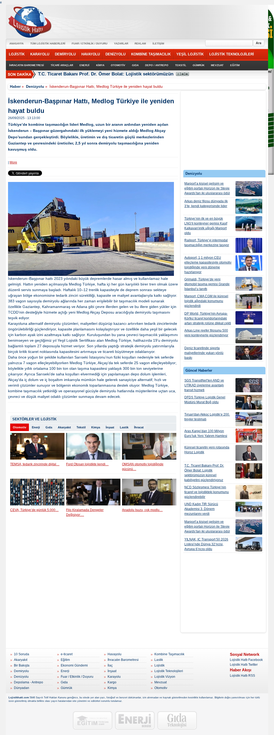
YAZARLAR (121, 43)
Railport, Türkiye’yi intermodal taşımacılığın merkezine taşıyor (206, 242)
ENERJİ (84, 65)
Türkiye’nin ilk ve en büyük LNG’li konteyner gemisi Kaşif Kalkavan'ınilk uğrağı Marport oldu (205, 226)
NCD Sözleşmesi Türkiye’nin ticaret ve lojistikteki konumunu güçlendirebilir (206, 492)
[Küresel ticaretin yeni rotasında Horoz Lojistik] (248, 453)
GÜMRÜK (198, 65)
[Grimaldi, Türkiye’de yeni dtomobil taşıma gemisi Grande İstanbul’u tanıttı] (248, 284)
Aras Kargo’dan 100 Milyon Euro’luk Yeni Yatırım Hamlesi (205, 433)
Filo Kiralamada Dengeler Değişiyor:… (85, 512)
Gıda (48, 427)
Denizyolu (35, 86)
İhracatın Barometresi (123, 660)
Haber (15, 86)
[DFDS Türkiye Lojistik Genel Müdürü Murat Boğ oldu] (248, 402)
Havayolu (114, 654)
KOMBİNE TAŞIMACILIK (151, 54)
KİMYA (100, 65)
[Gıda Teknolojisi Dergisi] (177, 720)
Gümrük (66, 688)
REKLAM (140, 43)
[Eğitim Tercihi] (92, 720)
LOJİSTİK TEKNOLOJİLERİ (231, 54)
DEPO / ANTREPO (156, 65)
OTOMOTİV (118, 65)
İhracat (139, 427)
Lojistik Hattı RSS (242, 675)
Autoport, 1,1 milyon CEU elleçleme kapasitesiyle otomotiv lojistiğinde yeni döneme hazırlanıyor (207, 265)
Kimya (95, 427)
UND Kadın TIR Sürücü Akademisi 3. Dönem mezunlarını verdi (201, 509)
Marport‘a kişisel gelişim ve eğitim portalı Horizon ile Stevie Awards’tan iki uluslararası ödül (207, 188)
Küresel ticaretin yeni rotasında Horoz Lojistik (206, 449)
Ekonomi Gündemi (74, 665)
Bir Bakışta (21, 665)
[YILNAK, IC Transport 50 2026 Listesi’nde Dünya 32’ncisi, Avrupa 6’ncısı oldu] (248, 544)
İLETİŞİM (158, 43)
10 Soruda (21, 654)
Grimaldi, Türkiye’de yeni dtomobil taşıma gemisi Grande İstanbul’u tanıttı (207, 284)
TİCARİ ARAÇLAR (62, 65)
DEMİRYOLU (65, 54)
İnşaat (110, 427)
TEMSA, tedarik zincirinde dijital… (34, 464)
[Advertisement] (223, 131)
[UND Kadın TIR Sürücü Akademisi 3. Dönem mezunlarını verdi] (248, 509)
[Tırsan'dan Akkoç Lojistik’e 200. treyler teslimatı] (248, 419)
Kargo (112, 682)
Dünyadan (21, 688)
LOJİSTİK (17, 54)
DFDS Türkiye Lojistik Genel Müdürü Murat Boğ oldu (204, 399)
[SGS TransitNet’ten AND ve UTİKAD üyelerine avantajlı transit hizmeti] (248, 385)
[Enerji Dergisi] (135, 720)
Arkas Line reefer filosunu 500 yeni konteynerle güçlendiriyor (206, 333)
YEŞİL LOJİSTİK (190, 54)
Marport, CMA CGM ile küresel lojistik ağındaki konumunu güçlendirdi (206, 301)
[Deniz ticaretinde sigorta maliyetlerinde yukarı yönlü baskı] (248, 353)
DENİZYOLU (115, 54)
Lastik (124, 427)
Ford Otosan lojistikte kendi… (87, 464)
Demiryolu (21, 671)
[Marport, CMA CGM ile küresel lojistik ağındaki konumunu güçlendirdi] (248, 301)
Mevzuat (160, 682)
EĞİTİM (234, 65)
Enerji (36, 427)
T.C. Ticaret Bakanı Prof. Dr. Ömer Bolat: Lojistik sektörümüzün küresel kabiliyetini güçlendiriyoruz (144, 74)
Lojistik (159, 665)
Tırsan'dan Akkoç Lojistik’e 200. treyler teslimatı (207, 417)
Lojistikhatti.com (19, 697)
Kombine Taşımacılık (169, 654)
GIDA (135, 65)
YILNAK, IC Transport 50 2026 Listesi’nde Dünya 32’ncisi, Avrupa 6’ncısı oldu (206, 544)
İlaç (110, 665)
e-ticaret (67, 654)
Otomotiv (19, 427)
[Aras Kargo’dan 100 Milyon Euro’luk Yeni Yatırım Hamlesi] (248, 436)
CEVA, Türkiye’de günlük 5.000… (34, 510)
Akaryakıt (64, 427)
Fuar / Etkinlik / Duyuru (77, 677)
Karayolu (114, 677)
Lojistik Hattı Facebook (246, 660)
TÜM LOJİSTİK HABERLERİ (47, 43)
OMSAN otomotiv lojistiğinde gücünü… (142, 466)
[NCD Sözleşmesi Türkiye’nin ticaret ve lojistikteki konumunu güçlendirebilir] (248, 492)
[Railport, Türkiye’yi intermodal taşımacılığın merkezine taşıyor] (248, 245)
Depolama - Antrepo (28, 682)
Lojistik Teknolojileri (168, 671)
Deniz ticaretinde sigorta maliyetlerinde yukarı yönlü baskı (203, 353)
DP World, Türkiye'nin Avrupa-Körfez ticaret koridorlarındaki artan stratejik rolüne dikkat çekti (207, 318)
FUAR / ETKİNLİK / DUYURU (89, 43)
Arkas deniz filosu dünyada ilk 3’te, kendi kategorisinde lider (206, 203)
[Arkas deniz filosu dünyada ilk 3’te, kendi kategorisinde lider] (248, 206)
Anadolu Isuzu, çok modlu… (142, 510)
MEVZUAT (217, 65)
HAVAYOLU (90, 54)
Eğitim (65, 660)
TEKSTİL (180, 65)
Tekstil (81, 427)
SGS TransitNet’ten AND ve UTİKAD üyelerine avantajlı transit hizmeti (204, 385)
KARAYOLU (39, 54)
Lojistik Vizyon (164, 677)
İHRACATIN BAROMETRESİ (26, 65)
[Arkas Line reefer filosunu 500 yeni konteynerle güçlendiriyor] (248, 335)
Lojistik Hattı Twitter (244, 665)
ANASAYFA (16, 43)
